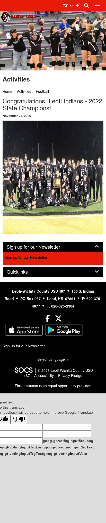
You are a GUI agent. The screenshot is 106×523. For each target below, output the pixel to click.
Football (42, 91)
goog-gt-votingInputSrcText (69, 447)
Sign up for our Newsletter (26, 257)
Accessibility (44, 375)
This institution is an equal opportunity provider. (53, 385)
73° (66, 5)
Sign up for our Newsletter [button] (39, 246)
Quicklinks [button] (23, 271)
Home (7, 91)
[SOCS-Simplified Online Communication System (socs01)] (23, 370)
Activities (24, 91)
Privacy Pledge (70, 375)
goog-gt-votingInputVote (65, 454)
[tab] (53, 247)
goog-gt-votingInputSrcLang (68, 441)
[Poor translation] (19, 419)
